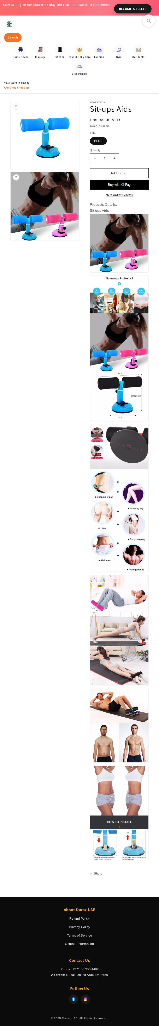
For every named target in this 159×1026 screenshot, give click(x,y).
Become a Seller (133, 9)
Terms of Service (79, 935)
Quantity (95, 150)
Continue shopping (17, 87)
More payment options (119, 194)
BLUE (98, 141)
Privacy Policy (79, 927)
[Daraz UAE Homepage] (9, 28)
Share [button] (98, 873)
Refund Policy (79, 918)
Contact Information (79, 943)
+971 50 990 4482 (85, 969)
